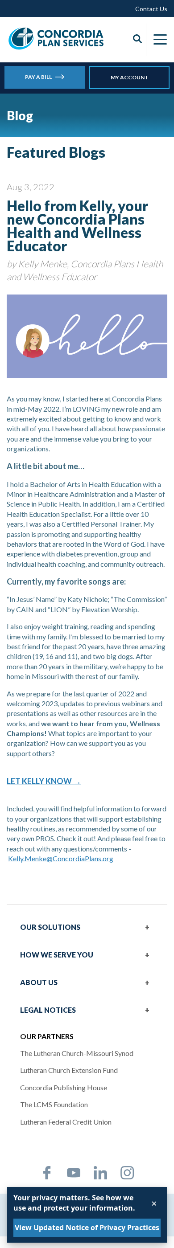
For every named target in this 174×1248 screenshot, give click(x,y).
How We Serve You (56, 954)
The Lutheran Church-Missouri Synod (76, 1053)
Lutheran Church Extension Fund (69, 1070)
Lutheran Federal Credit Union (66, 1121)
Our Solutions (50, 927)
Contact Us (151, 8)
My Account (129, 77)
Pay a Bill (38, 77)
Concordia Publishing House (63, 1087)
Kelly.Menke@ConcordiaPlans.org (60, 858)
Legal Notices (48, 1010)
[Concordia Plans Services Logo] (56, 38)
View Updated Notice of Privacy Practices (87, 1227)
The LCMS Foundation (54, 1104)
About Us (39, 982)
